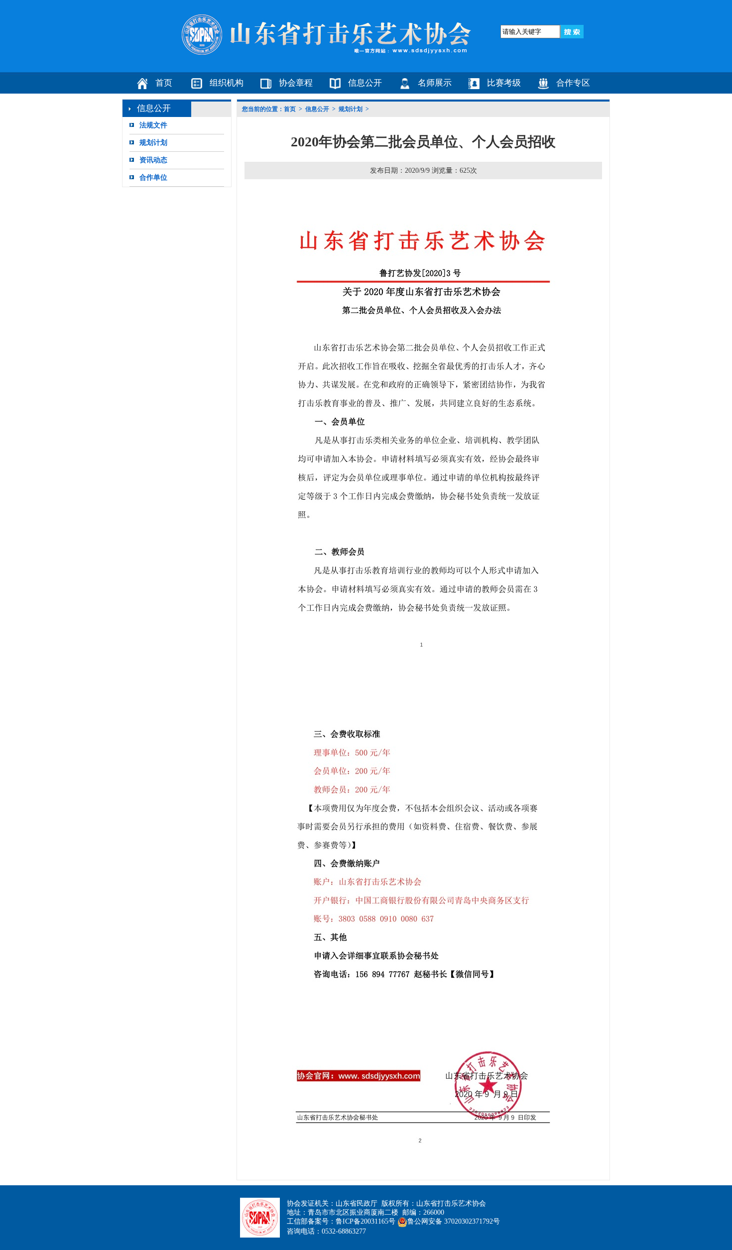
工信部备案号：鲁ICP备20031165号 (341, 1221)
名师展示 (435, 83)
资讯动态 (153, 160)
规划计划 (153, 142)
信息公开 (365, 83)
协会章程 (296, 83)
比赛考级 (504, 83)
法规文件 (153, 125)
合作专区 (573, 83)
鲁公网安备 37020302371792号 (453, 1221)
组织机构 (227, 83)
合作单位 (153, 177)
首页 (163, 83)
